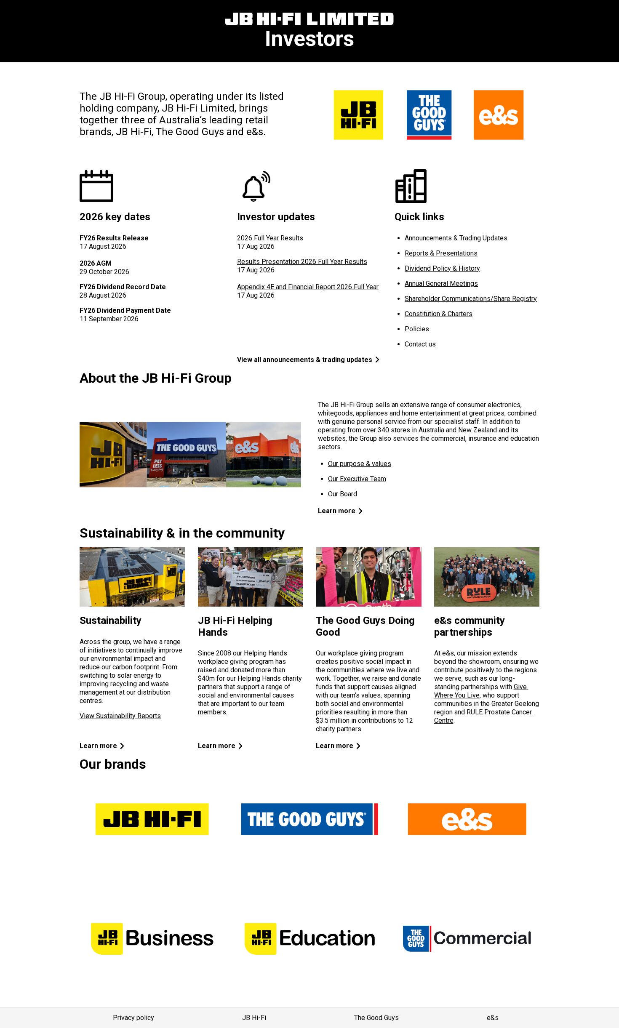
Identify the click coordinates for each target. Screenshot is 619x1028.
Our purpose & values (359, 464)
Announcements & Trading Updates (456, 238)
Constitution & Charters (438, 314)
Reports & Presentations (441, 253)
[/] (309, 31)
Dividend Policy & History (442, 268)
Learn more (336, 511)
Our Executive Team (357, 479)
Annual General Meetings (441, 284)
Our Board (342, 494)
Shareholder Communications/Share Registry (471, 299)
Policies (417, 329)
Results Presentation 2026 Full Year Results (302, 262)
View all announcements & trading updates (304, 360)
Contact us (420, 344)
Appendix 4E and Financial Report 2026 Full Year (308, 287)
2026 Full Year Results (270, 238)
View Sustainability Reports (120, 716)
